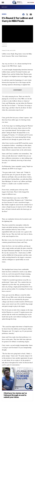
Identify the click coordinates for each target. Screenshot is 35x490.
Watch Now (30, 2)
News (4, 14)
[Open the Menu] (2, 2)
